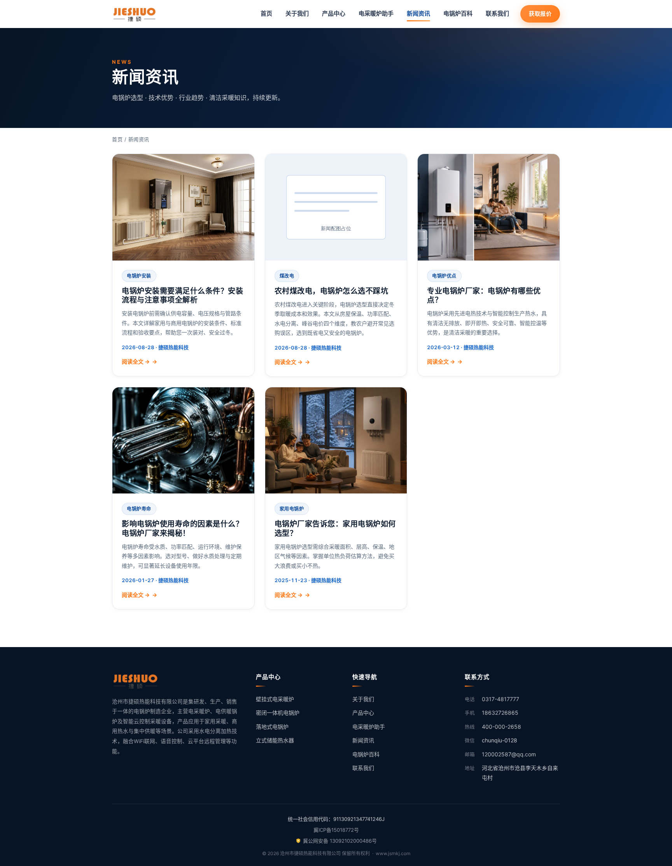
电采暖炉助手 (376, 13)
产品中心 (333, 13)
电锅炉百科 (457, 13)
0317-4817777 (500, 699)
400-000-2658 (501, 726)
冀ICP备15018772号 (336, 830)
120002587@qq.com (509, 754)
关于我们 (297, 13)
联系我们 (497, 13)
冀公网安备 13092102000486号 (340, 841)
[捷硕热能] (135, 14)
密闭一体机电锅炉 (277, 712)
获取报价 (540, 13)
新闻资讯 (418, 13)
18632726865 (500, 712)
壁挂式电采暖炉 (275, 699)
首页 (266, 13)
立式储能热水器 (275, 740)
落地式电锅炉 (272, 726)
